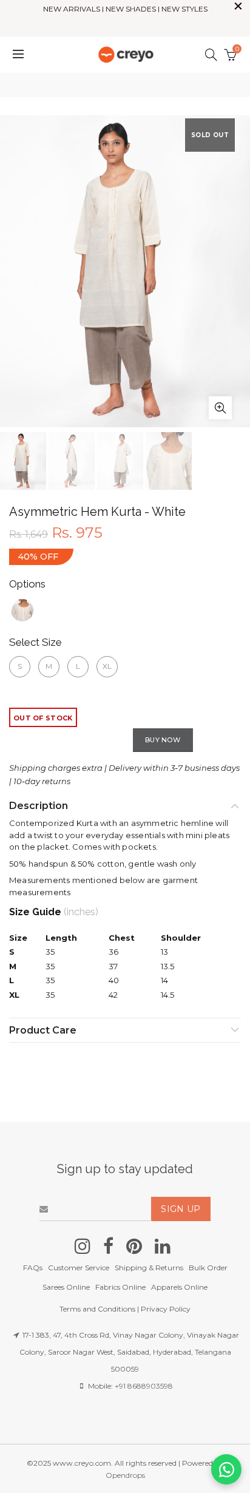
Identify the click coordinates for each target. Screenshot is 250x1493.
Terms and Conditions (97, 1308)
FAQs (32, 1267)
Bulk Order (208, 1267)
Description (38, 805)
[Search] (211, 55)
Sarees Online (66, 1287)
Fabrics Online (120, 1287)
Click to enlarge (220, 407)
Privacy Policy (166, 1308)
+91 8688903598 (144, 1385)
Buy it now (163, 740)
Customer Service (78, 1267)
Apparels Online (179, 1287)
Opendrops (125, 1475)
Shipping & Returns (149, 1267)
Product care (42, 1030)
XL (107, 666)
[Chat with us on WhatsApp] (226, 1469)
